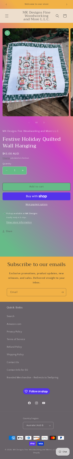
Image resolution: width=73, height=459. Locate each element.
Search (11, 316)
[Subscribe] (62, 292)
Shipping (6, 158)
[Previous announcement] (6, 4)
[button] (7, 16)
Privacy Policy (14, 331)
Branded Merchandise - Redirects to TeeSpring (32, 377)
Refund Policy (14, 347)
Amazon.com (14, 324)
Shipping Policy (15, 354)
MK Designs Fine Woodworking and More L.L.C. (35, 450)
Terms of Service (16, 339)
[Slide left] (29, 122)
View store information (19, 222)
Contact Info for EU (17, 370)
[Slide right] (44, 122)
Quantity (7, 163)
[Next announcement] (66, 4)
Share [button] (9, 231)
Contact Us (13, 362)
